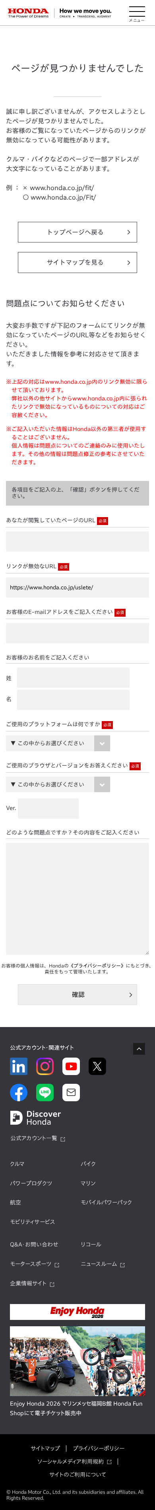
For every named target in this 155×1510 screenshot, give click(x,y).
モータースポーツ (30, 1264)
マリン (88, 1183)
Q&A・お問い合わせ (34, 1244)
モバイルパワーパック (106, 1202)
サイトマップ (45, 1448)
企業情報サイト (28, 1283)
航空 (15, 1202)
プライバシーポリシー (98, 1448)
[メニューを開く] (137, 13)
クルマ (17, 1164)
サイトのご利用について (77, 1474)
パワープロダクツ (31, 1183)
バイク (88, 1164)
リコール (91, 1244)
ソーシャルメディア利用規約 (70, 1461)
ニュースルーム (99, 1264)
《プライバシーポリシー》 (97, 965)
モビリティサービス (32, 1222)
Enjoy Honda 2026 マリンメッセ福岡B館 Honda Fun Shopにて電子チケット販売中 (76, 1408)
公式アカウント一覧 (33, 1138)
